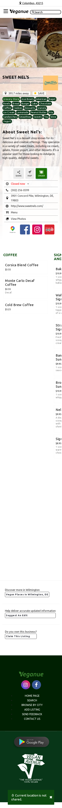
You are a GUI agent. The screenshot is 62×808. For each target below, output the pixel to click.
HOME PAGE (32, 695)
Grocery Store (11, 99)
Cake (34, 103)
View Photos (18, 218)
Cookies (18, 108)
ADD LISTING (32, 709)
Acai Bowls (27, 99)
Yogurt (7, 121)
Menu (14, 212)
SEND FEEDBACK (32, 714)
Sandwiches (10, 117)
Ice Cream (9, 112)
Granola (41, 108)
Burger (25, 103)
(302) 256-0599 (20, 190)
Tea (46, 117)
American (41, 99)
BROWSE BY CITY (32, 704)
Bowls (6, 103)
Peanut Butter (39, 112)
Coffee (7, 108)
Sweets (37, 117)
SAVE (40, 93)
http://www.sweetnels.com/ (27, 205)
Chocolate (45, 103)
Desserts (30, 108)
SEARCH (32, 700)
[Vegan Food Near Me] (18, 12)
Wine (53, 117)
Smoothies (25, 117)
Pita (51, 112)
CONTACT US (32, 718)
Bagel (52, 99)
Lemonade (22, 112)
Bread (16, 103)
